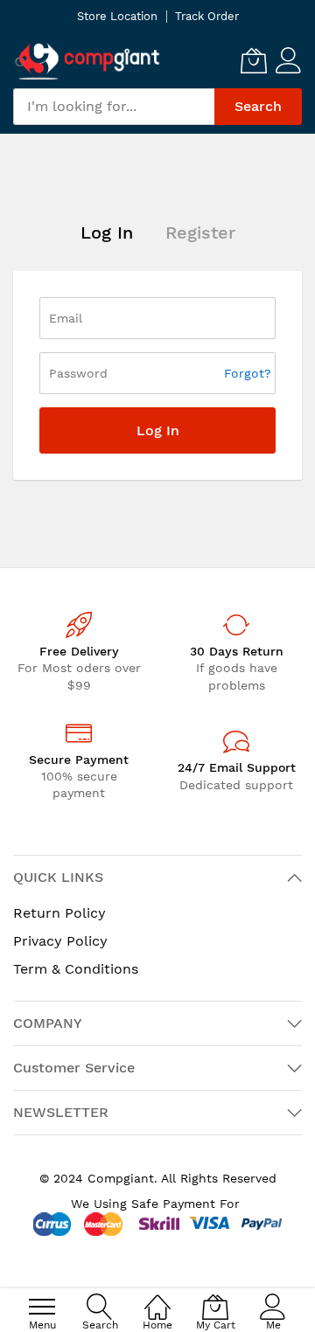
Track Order (207, 16)
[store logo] (87, 61)
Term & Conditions (75, 969)
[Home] (157, 1297)
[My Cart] (254, 60)
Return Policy (59, 913)
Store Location (117, 16)
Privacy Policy (60, 941)
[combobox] (113, 106)
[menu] (42, 1307)
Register (200, 232)
